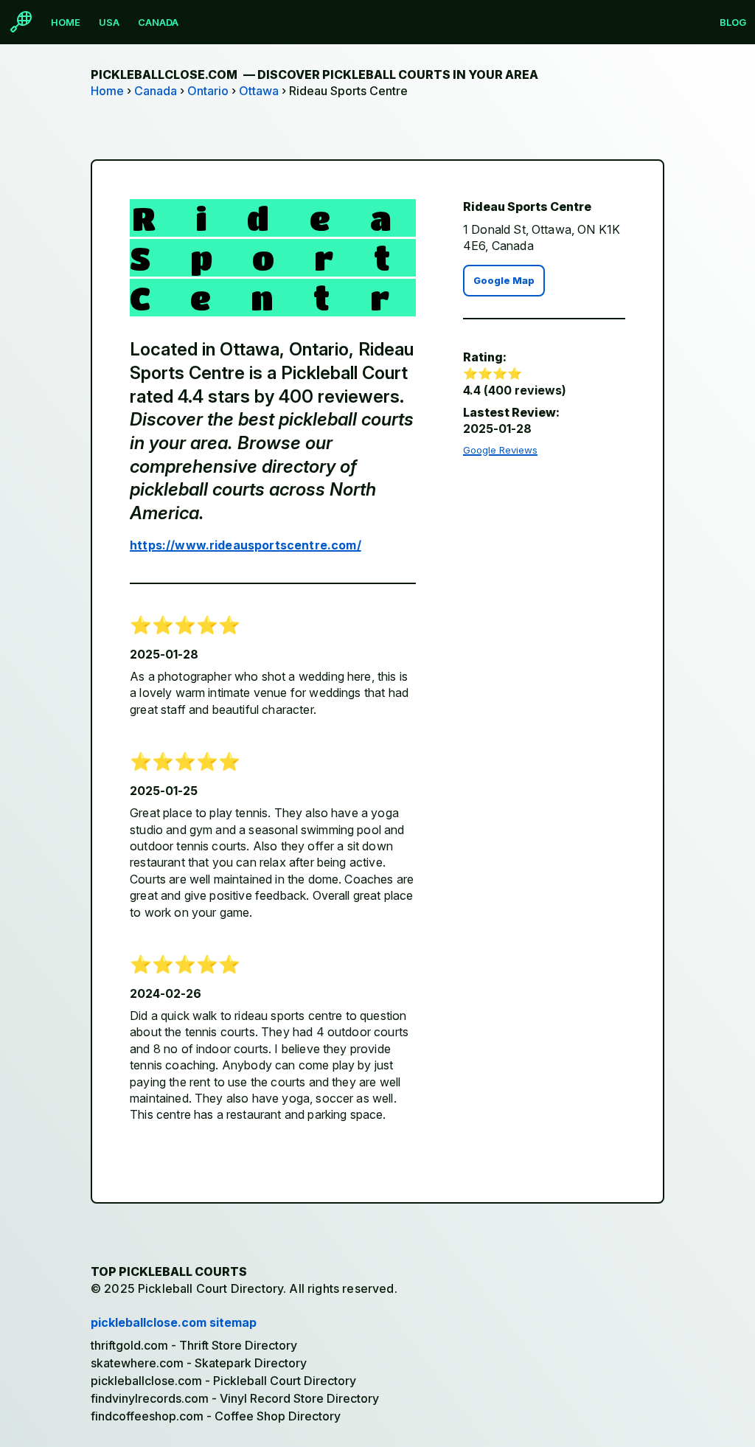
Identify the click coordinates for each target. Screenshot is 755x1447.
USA (109, 22)
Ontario (208, 90)
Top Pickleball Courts (169, 1271)
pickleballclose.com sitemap (174, 1322)
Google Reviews (500, 450)
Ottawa (259, 90)
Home (65, 22)
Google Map (504, 280)
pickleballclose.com (314, 74)
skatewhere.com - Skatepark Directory (199, 1363)
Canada (158, 22)
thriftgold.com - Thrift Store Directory (194, 1345)
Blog (733, 22)
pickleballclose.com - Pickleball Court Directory (223, 1380)
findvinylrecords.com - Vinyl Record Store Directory (235, 1398)
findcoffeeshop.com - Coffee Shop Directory (216, 1416)
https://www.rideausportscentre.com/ (245, 545)
